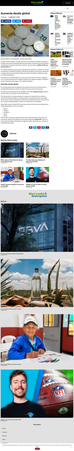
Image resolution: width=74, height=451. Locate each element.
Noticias (4, 428)
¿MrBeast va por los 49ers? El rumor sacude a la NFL (70, 37)
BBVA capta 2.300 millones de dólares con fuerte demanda (12, 160)
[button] (67, 8)
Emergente (4, 432)
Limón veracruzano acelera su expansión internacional (54, 63)
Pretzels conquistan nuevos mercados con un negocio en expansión (55, 81)
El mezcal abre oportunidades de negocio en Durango (35, 160)
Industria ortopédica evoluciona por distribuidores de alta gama (67, 81)
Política (3, 439)
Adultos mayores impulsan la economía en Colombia (11, 364)
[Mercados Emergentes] (36, 3)
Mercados (4, 435)
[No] (71, 447)
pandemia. (39, 101)
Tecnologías (5, 443)
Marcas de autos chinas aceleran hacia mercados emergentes (67, 62)
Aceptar (37, 448)
